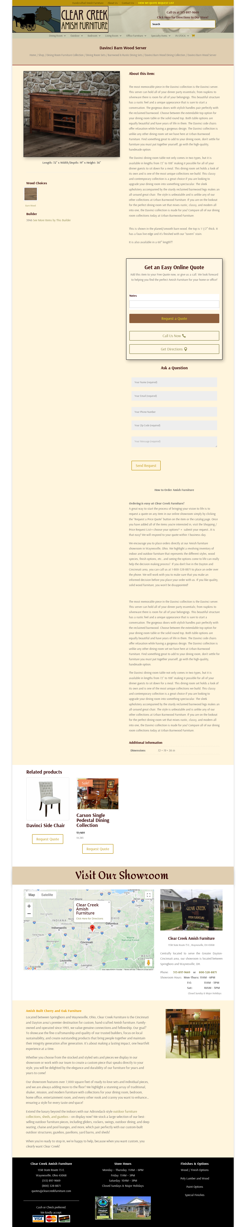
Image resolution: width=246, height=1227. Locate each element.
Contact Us (128, 3)
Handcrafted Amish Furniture (87, 3)
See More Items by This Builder (52, 220)
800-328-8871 (208, 972)
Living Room (111, 35)
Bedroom (92, 35)
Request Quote (47, 839)
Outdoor (75, 35)
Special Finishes (194, 1195)
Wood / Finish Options (195, 1170)
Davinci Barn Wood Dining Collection (165, 55)
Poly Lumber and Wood (194, 1178)
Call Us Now (172, 335)
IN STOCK (180, 35)
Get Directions (172, 349)
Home (33, 55)
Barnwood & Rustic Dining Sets (125, 55)
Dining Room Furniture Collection (65, 55)
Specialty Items (159, 35)
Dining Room (55, 35)
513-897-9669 (181, 972)
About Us (113, 3)
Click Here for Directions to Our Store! (183, 17)
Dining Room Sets (96, 55)
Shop (41, 55)
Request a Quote (174, 318)
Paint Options (194, 1186)
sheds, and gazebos (55, 1116)
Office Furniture (134, 35)
